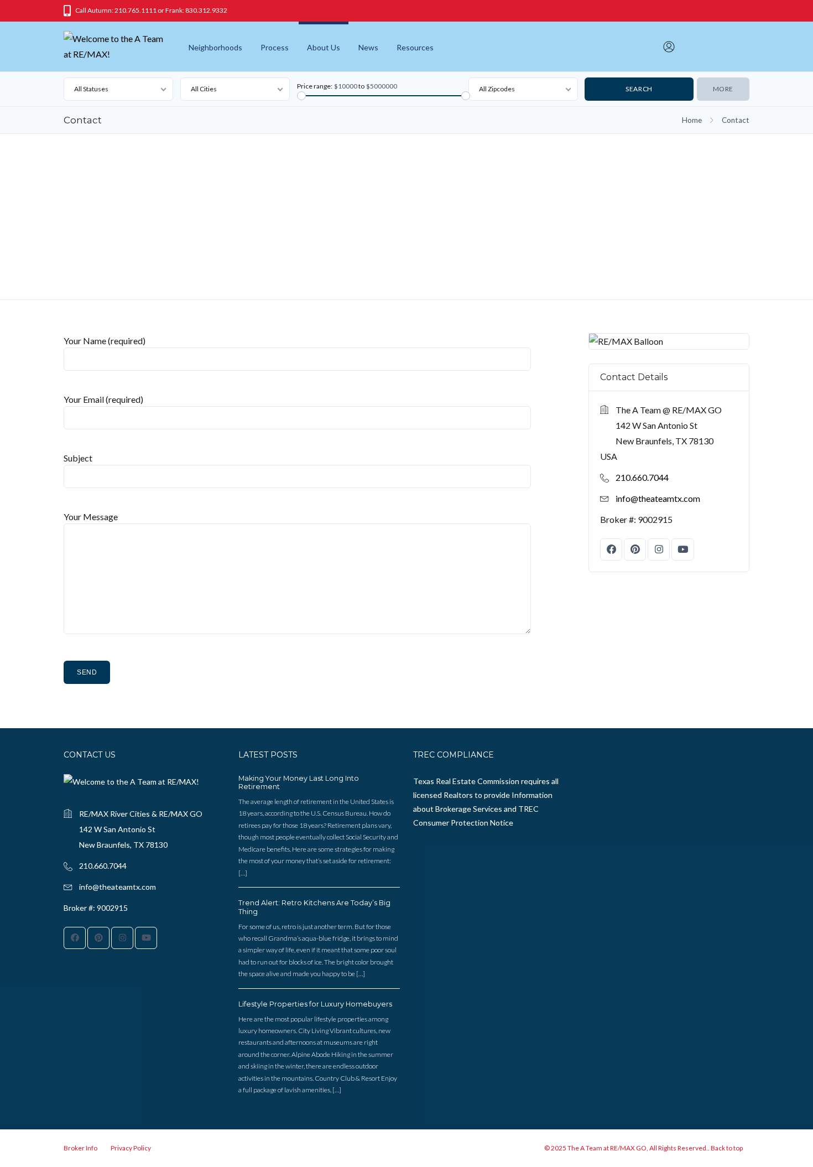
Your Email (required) (103, 399)
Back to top (727, 1148)
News (368, 47)
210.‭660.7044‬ (642, 477)
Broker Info (80, 1148)
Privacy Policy (131, 1148)
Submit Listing (719, 46)
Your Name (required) (104, 340)
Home (692, 120)
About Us (323, 47)
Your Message (91, 516)
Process (274, 47)
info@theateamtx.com (658, 498)
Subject (78, 458)
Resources (415, 47)
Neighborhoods (215, 47)
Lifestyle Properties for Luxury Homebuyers (315, 1004)
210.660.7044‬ (103, 865)
